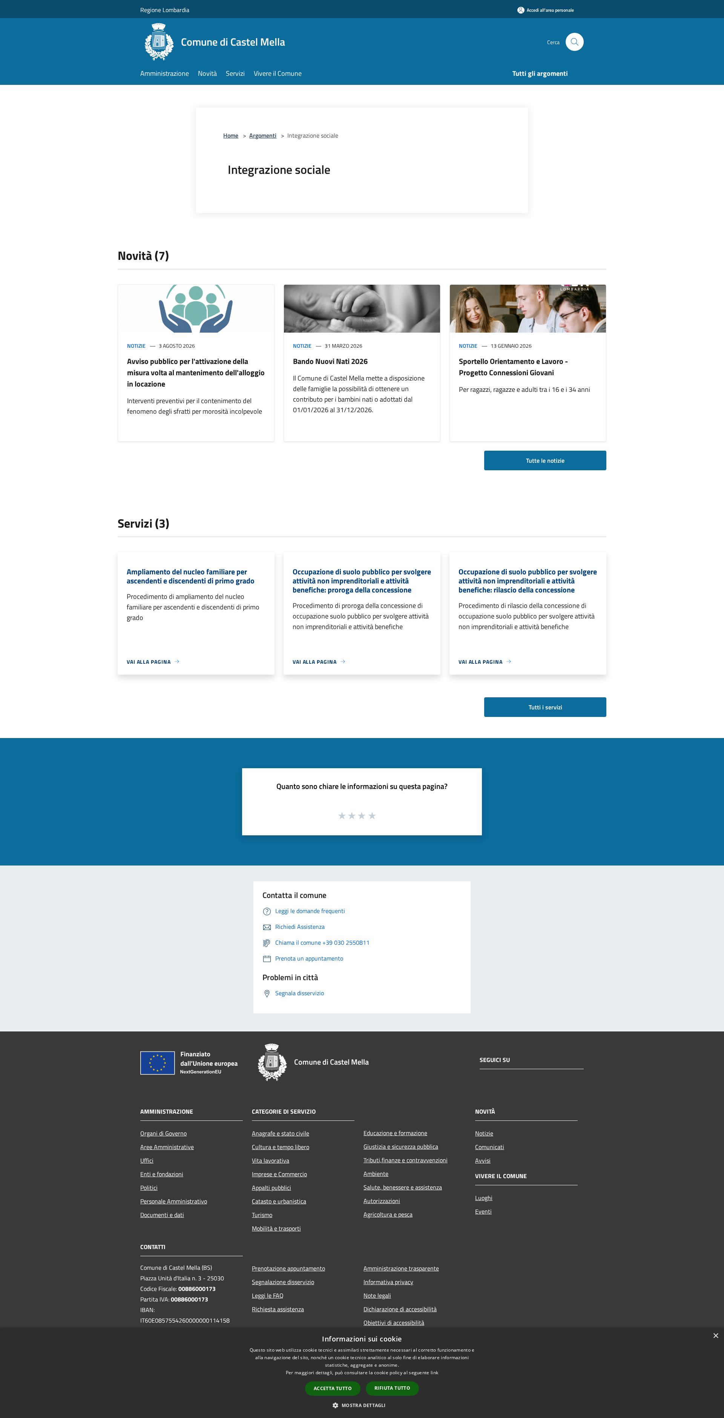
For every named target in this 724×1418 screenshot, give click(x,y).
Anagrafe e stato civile (280, 1133)
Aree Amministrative (167, 1146)
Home (230, 135)
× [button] (715, 1336)
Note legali (377, 1295)
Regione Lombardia (164, 9)
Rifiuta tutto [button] (392, 1388)
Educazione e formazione (395, 1132)
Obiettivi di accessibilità (394, 1322)
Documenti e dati (162, 1214)
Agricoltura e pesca (388, 1214)
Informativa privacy (388, 1281)
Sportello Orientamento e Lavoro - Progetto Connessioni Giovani (513, 366)
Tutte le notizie (545, 460)
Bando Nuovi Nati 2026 (330, 361)
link (434, 1372)
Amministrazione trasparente (401, 1268)
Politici (149, 1187)
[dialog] (362, 1373)
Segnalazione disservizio (283, 1281)
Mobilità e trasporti (276, 1228)
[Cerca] (575, 42)
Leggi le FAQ (268, 1295)
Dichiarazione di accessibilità (400, 1309)
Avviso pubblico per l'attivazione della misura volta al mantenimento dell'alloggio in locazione (196, 372)
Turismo (262, 1214)
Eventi (483, 1211)
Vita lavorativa (270, 1160)
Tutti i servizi (545, 707)
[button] (361, 1405)
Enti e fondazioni (161, 1174)
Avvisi (483, 1160)
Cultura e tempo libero (280, 1146)
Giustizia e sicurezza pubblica (401, 1146)
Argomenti (262, 135)
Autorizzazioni (382, 1200)
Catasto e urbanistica (279, 1201)
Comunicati (489, 1146)
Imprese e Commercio (279, 1174)
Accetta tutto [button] (333, 1388)
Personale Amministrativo (173, 1201)
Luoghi (483, 1197)
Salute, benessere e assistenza (403, 1187)
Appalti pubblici (271, 1187)
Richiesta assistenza (278, 1309)
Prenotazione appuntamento (288, 1268)
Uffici (146, 1160)
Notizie (136, 346)
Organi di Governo (163, 1133)
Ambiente (376, 1173)
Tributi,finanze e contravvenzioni (406, 1160)
